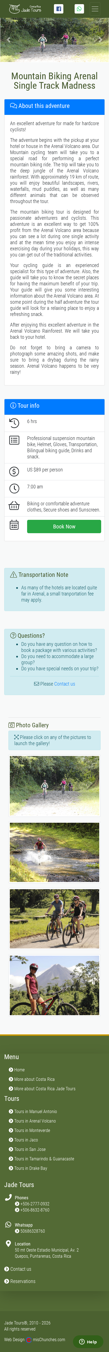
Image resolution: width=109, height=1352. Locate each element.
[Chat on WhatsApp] (79, 9)
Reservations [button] (22, 1281)
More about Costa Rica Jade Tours (44, 1088)
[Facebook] (58, 9)
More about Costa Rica (34, 1079)
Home (19, 1069)
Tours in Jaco (25, 1140)
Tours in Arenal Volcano (34, 1121)
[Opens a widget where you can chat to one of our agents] (88, 1342)
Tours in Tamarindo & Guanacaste (43, 1158)
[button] (8, 39)
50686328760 (32, 1231)
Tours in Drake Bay (30, 1168)
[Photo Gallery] (54, 787)
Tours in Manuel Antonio (35, 1111)
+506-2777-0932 (34, 1204)
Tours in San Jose (29, 1149)
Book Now (64, 526)
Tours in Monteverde (31, 1130)
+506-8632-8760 (34, 1210)
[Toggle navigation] (95, 9)
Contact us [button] (20, 1269)
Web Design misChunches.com (34, 1339)
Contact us (64, 684)
